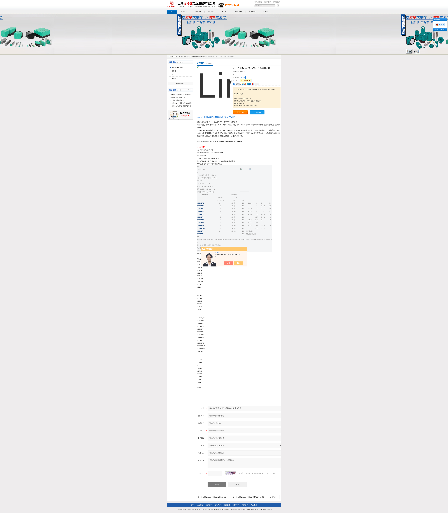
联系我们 (277, 2)
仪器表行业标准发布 (177, 100)
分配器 (174, 71)
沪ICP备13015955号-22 (258, 509)
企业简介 (184, 11)
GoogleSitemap (219, 509)
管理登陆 (269, 509)
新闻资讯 (197, 11)
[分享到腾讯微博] (247, 83)
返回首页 (259, 2)
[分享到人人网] (250, 83)
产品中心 (186, 57)
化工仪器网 (246, 509)
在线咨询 (252, 11)
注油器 (174, 78)
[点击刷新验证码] (230, 473)
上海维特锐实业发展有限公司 (203, 4)
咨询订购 (240, 112)
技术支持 (225, 11)
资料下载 (238, 11)
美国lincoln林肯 (195, 57)
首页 (172, 11)
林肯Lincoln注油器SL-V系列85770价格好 (251, 497)
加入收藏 (268, 2)
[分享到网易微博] (252, 83)
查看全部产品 (180, 83)
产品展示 (211, 11)
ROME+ (190, 90)
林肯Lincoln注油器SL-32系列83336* (215, 497)
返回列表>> (273, 497)
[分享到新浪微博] (245, 83)
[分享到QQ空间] (242, 83)
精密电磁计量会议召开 (178, 97)
